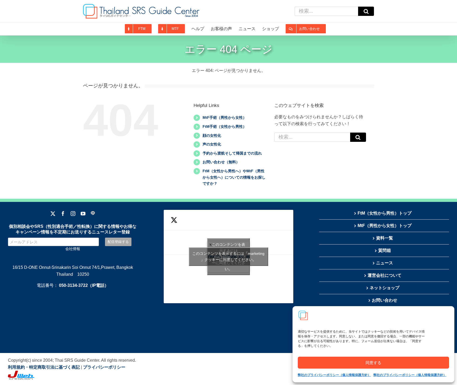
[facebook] (63, 213)
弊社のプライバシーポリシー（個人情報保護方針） (334, 375)
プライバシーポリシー (104, 367)
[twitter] (53, 213)
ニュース (384, 263)
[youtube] (83, 213)
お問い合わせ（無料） (221, 162)
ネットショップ (384, 288)
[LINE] (93, 213)
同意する (373, 362)
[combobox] (326, 11)
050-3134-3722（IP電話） (84, 285)
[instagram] (73, 213)
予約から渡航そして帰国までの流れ (232, 153)
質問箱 (384, 250)
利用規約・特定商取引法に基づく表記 (44, 367)
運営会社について (384, 275)
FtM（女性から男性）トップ (385, 213)
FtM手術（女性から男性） (224, 126)
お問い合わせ (384, 300)
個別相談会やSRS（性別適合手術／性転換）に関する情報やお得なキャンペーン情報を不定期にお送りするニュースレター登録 (72, 229)
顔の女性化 (212, 135)
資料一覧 (384, 238)
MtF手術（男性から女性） (224, 117)
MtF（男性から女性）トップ (385, 225)
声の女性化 (212, 144)
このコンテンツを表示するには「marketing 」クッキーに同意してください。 (228, 256)
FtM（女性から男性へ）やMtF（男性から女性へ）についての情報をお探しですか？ (234, 177)
